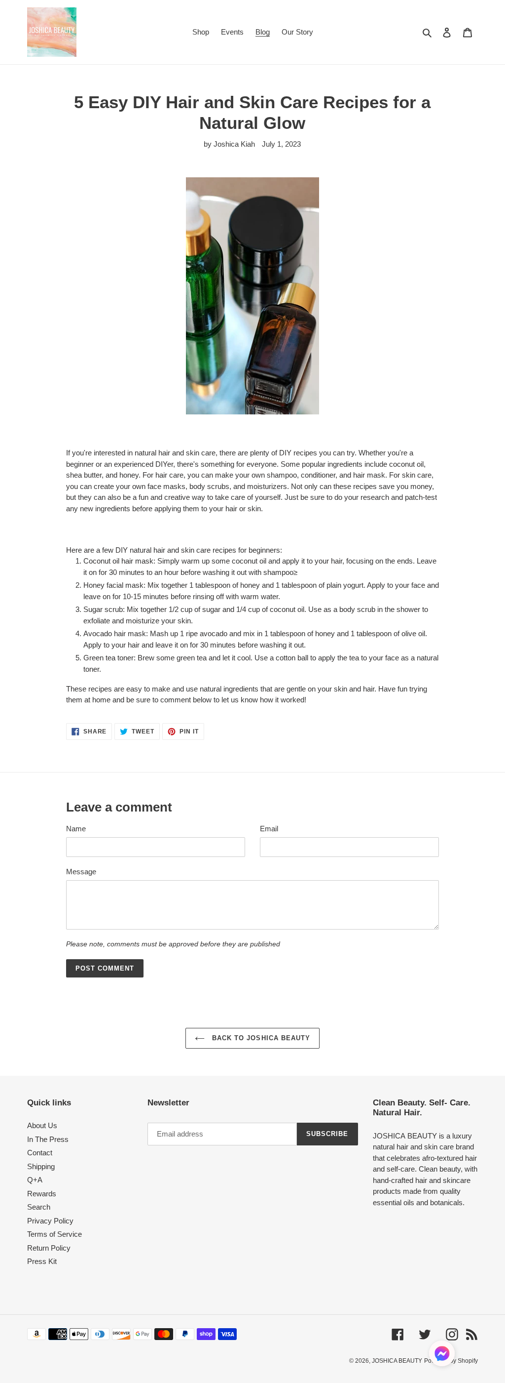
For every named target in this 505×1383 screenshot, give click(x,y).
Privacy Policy (50, 1221)
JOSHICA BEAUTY (397, 1360)
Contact (39, 1152)
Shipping (41, 1166)
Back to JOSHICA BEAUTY (260, 1038)
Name (76, 828)
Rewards (41, 1193)
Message (81, 871)
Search (38, 1207)
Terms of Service (54, 1234)
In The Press (48, 1139)
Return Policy (49, 1248)
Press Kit (42, 1261)
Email (269, 828)
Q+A (34, 1180)
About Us (42, 1125)
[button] (442, 1355)
